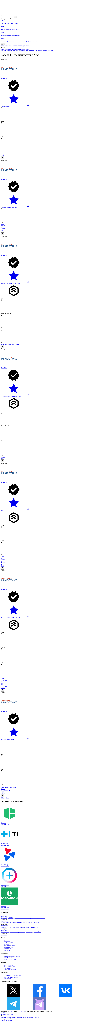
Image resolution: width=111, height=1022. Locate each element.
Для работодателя (9, 966)
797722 (23, 1011)
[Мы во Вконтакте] (66, 996)
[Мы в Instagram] (92, 996)
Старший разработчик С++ (9, 207)
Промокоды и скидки (10, 959)
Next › (7, 798)
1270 (12, 1011)
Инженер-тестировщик (7, 739)
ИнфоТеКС (4, 78)
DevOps (3, 510)
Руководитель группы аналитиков (11, 396)
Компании (34, 50)
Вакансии (4, 50)
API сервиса (7, 968)
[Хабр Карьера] (7, 17)
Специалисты (11, 50)
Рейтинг (39, 50)
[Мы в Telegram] (14, 1009)
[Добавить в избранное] (2, 158)
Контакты (7, 950)
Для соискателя (8, 965)
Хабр (2, 1020)
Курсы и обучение (20, 50)
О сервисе (7, 941)
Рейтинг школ (8, 957)
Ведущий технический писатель (10, 283)
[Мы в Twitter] (14, 996)
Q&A (5, 1020)
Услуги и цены (8, 942)
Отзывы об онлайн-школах (12, 956)
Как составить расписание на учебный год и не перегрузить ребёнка (21, 932)
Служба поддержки (10, 969)
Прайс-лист (7, 978)
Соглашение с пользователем (12, 975)
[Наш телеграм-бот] (40, 1009)
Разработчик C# (5, 106)
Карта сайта (7, 948)
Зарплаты (45, 50)
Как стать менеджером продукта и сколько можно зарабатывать (19, 927)
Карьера (9, 1020)
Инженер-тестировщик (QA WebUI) (11, 617)
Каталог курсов (8, 947)
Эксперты (28, 50)
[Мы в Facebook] (40, 996)
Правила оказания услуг (11, 977)
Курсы (13, 1020)
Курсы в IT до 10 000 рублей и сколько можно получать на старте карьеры (23, 918)
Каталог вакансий (9, 945)
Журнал (50, 50)
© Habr (3, 1012)
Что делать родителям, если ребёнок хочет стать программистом (20, 922)
